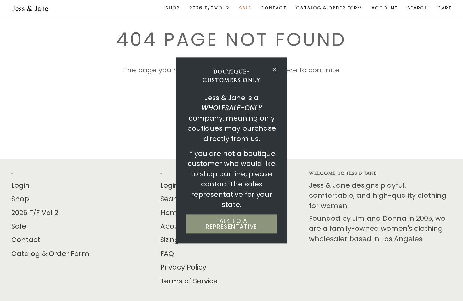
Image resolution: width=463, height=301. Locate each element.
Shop (20, 199)
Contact (25, 240)
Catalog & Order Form (50, 253)
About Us (176, 226)
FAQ (167, 253)
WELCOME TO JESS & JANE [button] (343, 173)
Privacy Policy (183, 267)
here (289, 70)
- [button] (12, 173)
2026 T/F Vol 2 (34, 213)
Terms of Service (189, 281)
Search (172, 199)
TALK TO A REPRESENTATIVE (231, 224)
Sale (18, 226)
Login (20, 185)
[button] (172, 8)
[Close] (277, 66)
